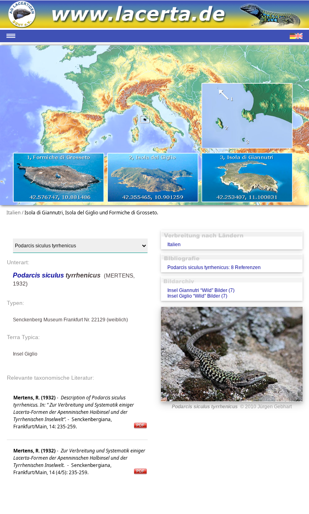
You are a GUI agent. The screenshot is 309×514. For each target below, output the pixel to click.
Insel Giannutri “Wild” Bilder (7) (201, 290)
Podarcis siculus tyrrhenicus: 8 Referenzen (214, 267)
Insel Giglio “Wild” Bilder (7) (197, 296)
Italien (174, 244)
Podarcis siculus (38, 275)
